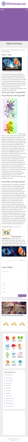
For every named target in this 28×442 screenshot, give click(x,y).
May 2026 (8, 388)
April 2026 (8, 385)
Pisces (15, 226)
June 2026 (8, 390)
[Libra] (7, 357)
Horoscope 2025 (13, 440)
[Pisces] (14, 365)
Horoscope (10, 438)
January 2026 (9, 378)
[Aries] (7, 341)
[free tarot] (14, 314)
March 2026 (9, 383)
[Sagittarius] (20, 357)
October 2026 (9, 401)
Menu (2, 10)
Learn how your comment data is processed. (14, 299)
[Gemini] (20, 341)
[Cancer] (7, 349)
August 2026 (9, 396)
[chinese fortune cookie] (14, 329)
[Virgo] (20, 349)
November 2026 (10, 403)
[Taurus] (14, 341)
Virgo (18, 226)
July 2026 (8, 393)
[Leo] (14, 349)
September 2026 (10, 398)
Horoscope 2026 (8, 375)
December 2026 (10, 406)
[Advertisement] (14, 26)
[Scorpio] (14, 357)
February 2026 (9, 380)
